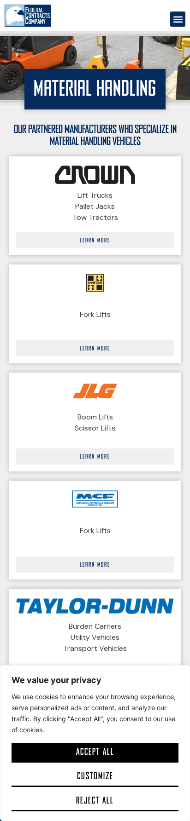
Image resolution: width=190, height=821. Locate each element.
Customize (95, 776)
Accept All (95, 752)
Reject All (95, 800)
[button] (177, 19)
